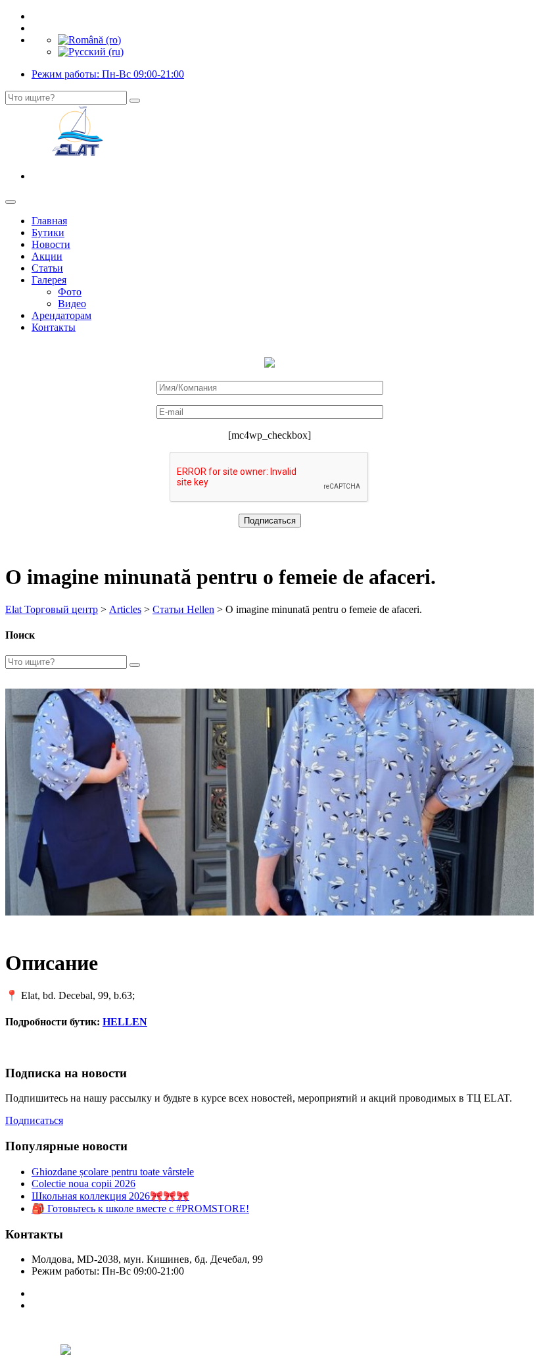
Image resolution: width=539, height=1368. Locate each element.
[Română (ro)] (89, 39)
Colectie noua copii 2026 (83, 1183)
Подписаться (34, 1120)
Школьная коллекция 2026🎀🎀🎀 (110, 1196)
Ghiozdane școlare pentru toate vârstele (113, 1171)
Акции (47, 256)
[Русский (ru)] (91, 51)
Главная (49, 220)
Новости (51, 244)
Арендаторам (61, 315)
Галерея (49, 279)
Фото (70, 291)
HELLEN (125, 1021)
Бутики (48, 232)
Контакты (54, 327)
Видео (72, 303)
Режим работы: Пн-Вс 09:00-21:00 (108, 74)
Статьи (47, 268)
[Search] (134, 101)
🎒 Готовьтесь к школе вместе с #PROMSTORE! (140, 1208)
